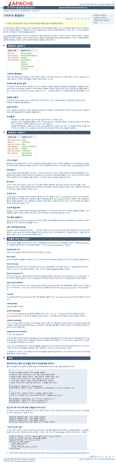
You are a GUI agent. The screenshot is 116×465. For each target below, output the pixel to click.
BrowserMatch (26, 53)
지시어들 (86, 4)
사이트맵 (102, 4)
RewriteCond (27, 153)
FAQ (92, 4)
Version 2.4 (36, 10)
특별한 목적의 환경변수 (102, 20)
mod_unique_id (14, 60)
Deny (23, 144)
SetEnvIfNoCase (27, 66)
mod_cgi (11, 142)
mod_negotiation (68, 288)
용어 (96, 4)
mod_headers (13, 146)
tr (89, 19)
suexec (13, 122)
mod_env (11, 53)
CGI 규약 (78, 110)
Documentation (25, 10)
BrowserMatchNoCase (29, 55)
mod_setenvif (13, 58)
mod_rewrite (13, 55)
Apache (5, 10)
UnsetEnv (24, 68)
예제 (95, 22)
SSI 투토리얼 (57, 177)
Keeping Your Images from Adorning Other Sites (63, 453)
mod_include (13, 148)
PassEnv (24, 58)
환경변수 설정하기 (100, 15)
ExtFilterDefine (28, 146)
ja (82, 19)
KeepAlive (11, 306)
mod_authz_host (14, 140)
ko (85, 19)
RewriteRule (26, 60)
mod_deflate (49, 285)
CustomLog (26, 142)
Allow (24, 140)
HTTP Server (14, 10)
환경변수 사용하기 (100, 17)
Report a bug (110, 4)
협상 (71, 316)
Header (24, 148)
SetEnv (23, 62)
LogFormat (26, 151)
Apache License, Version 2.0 (25, 461)
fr (79, 19)
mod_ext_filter (14, 144)
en (75, 19)
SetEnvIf (24, 64)
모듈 (80, 4)
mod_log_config (14, 151)
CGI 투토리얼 (76, 165)
